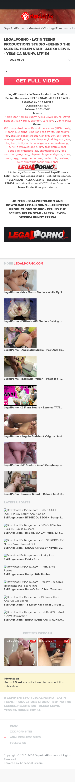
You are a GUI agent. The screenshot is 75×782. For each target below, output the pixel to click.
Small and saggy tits (41, 132)
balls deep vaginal (41, 140)
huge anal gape (52, 155)
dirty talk (44, 147)
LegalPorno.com (28, 263)
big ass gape (62, 140)
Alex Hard (20, 121)
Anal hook (23, 128)
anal (13, 136)
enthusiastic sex (49, 151)
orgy (15, 158)
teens (40, 162)
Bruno (58, 117)
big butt (11, 143)
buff (20, 143)
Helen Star (11, 117)
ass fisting (63, 136)
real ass (63, 158)
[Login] (70, 4)
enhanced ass (29, 151)
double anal (58, 147)
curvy (12, 147)
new (8, 158)
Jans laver (49, 121)
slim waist (30, 162)
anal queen (48, 136)
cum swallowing (58, 143)
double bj (14, 151)
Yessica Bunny (28, 117)
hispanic (36, 155)
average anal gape (16, 140)
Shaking (23, 132)
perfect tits (50, 158)
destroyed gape (27, 147)
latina (66, 155)
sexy (19, 162)
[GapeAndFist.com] (37, 16)
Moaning (10, 132)
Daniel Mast (64, 121)
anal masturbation (28, 136)
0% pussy (10, 128)
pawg (23, 158)
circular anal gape (35, 143)
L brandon (34, 121)
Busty (66, 128)
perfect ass (35, 158)
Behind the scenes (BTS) (46, 128)
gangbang (22, 155)
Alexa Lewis (45, 117)
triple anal (51, 162)
